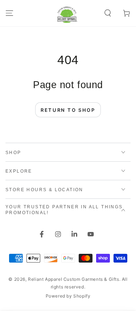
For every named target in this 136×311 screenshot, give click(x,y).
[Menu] (9, 13)
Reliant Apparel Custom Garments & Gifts (73, 279)
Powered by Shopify (68, 296)
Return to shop (68, 110)
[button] (107, 13)
